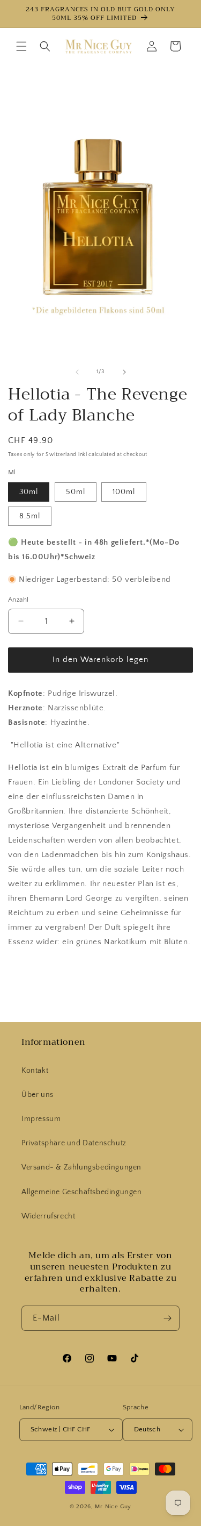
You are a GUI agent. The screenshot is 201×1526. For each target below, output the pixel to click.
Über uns (37, 1094)
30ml (28, 492)
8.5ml (29, 516)
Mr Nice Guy (113, 1506)
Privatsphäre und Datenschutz (73, 1143)
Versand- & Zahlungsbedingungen (81, 1167)
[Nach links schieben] (77, 372)
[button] (21, 46)
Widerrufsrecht (48, 1216)
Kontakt (34, 1070)
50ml (75, 492)
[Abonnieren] (167, 1318)
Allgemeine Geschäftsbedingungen (81, 1192)
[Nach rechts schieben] (124, 372)
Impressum (41, 1119)
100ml (124, 492)
